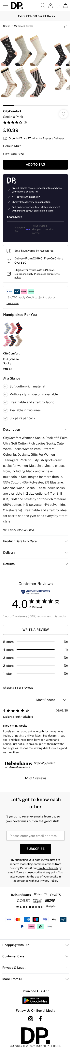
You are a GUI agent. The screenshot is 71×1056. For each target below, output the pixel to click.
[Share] (65, 26)
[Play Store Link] (35, 1000)
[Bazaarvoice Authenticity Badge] (35, 592)
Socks (6, 26)
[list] (35, 68)
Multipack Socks (23, 26)
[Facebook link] (40, 1018)
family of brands (47, 868)
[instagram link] (30, 1018)
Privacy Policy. (49, 880)
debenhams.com (19, 767)
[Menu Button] (5, 5)
